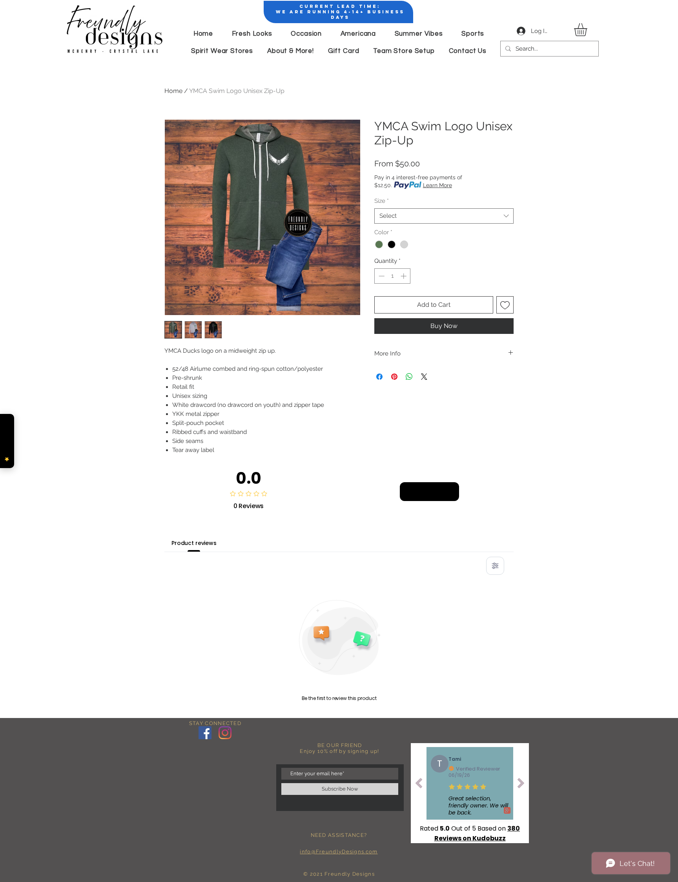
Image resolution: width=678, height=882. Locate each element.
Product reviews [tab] (194, 543)
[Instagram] (225, 732)
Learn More (437, 185)
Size (381, 200)
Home (173, 91)
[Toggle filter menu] (495, 566)
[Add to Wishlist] (505, 304)
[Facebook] (205, 732)
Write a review (429, 491)
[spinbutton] (392, 276)
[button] (588, 29)
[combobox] (444, 216)
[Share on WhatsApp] (409, 376)
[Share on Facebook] (379, 376)
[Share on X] (424, 376)
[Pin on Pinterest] (394, 376)
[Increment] (404, 276)
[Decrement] (380, 276)
